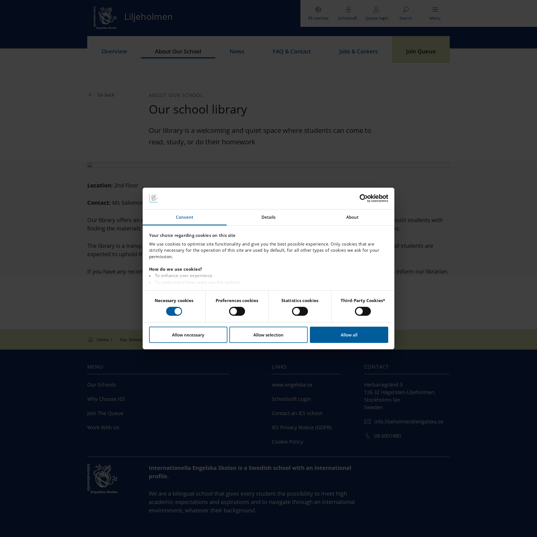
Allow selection (268, 335)
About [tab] (352, 217)
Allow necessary (188, 335)
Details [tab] (269, 217)
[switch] (237, 311)
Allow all (349, 335)
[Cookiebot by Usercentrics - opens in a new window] (363, 198)
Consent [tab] (184, 217)
